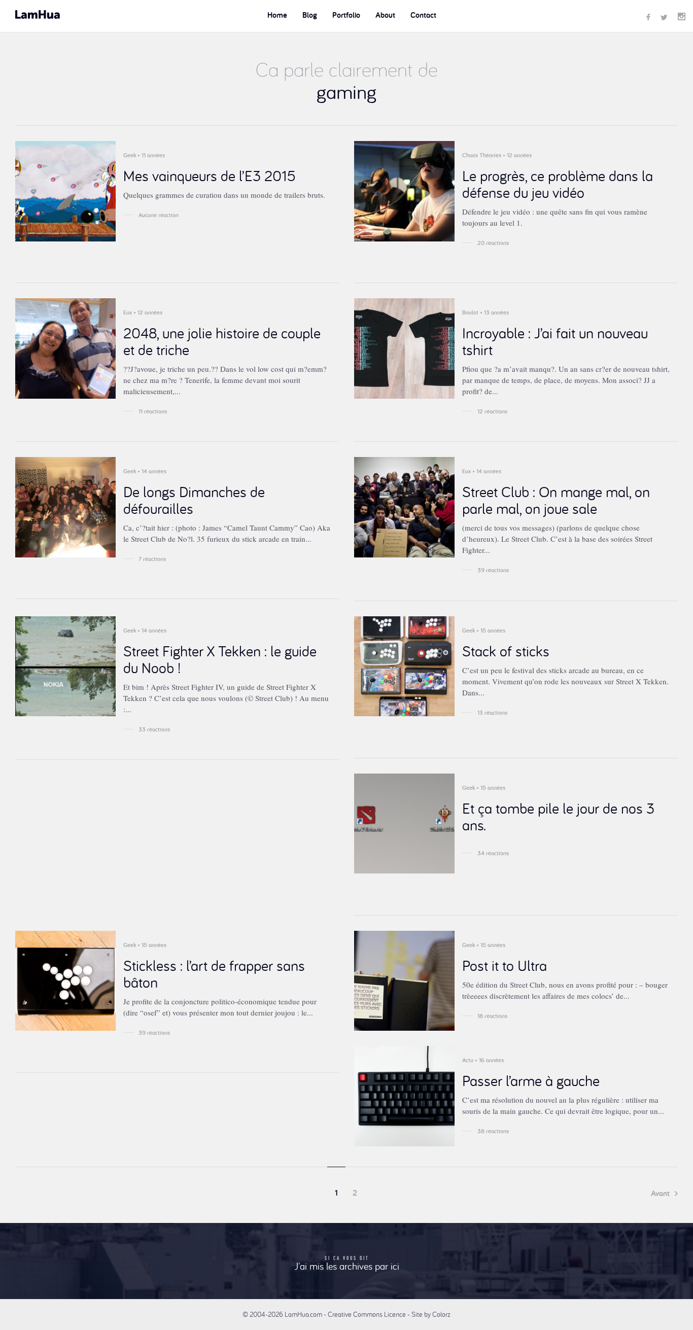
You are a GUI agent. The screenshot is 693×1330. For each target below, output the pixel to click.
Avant (661, 1193)
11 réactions (152, 411)
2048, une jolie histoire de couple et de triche (222, 341)
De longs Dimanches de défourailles (194, 500)
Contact (423, 15)
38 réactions (493, 1131)
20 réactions (493, 243)
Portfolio (346, 15)
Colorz (441, 1314)
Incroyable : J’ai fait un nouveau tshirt (555, 341)
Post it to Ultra (504, 965)
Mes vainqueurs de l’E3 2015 (209, 175)
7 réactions (152, 559)
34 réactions (493, 853)
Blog (309, 15)
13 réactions (492, 713)
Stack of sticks (505, 650)
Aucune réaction (158, 215)
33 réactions (154, 729)
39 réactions (493, 570)
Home (277, 15)
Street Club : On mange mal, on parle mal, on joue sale (556, 500)
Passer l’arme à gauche (531, 1080)
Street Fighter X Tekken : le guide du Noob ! (220, 659)
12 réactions (492, 411)
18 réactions (492, 1016)
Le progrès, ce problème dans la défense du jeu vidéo (557, 184)
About (385, 15)
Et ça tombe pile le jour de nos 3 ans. (558, 816)
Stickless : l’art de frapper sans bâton (214, 974)
